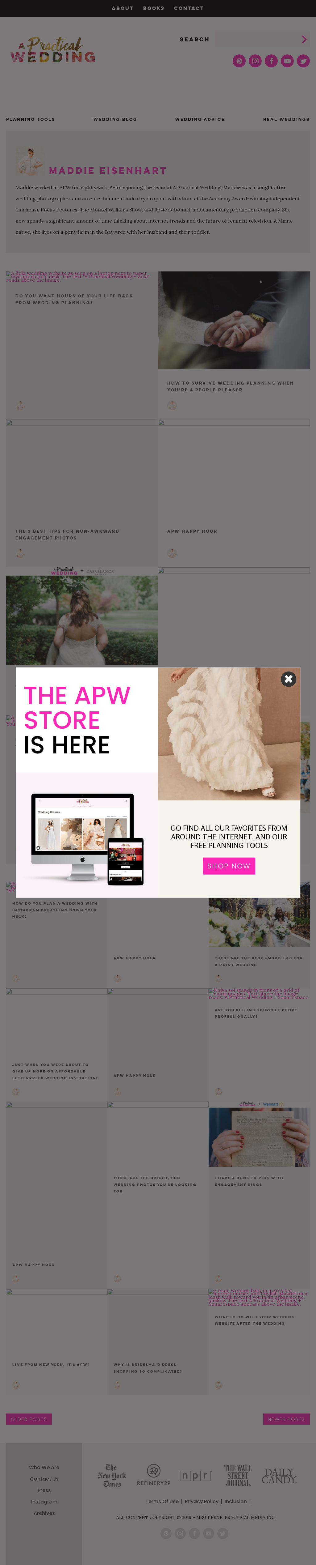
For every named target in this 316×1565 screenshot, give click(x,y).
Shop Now (229, 866)
